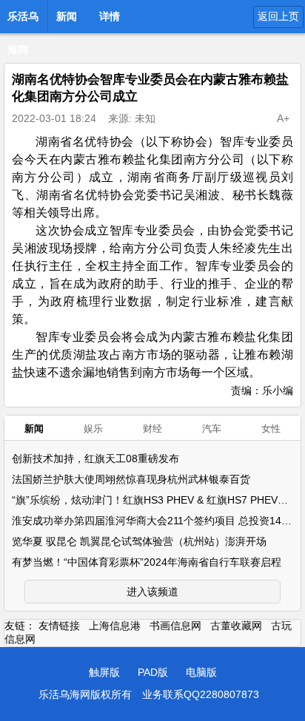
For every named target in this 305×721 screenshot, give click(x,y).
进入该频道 (152, 592)
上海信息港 (115, 626)
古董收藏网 (236, 626)
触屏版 (104, 672)
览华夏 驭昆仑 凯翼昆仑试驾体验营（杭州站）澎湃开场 (139, 541)
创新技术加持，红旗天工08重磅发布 (95, 458)
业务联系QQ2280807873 (200, 694)
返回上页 (278, 16)
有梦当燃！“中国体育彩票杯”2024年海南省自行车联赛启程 (146, 562)
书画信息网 (175, 626)
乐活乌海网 (22, 20)
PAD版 (153, 672)
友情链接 (59, 626)
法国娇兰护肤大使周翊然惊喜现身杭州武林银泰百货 (131, 479)
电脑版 (201, 672)
